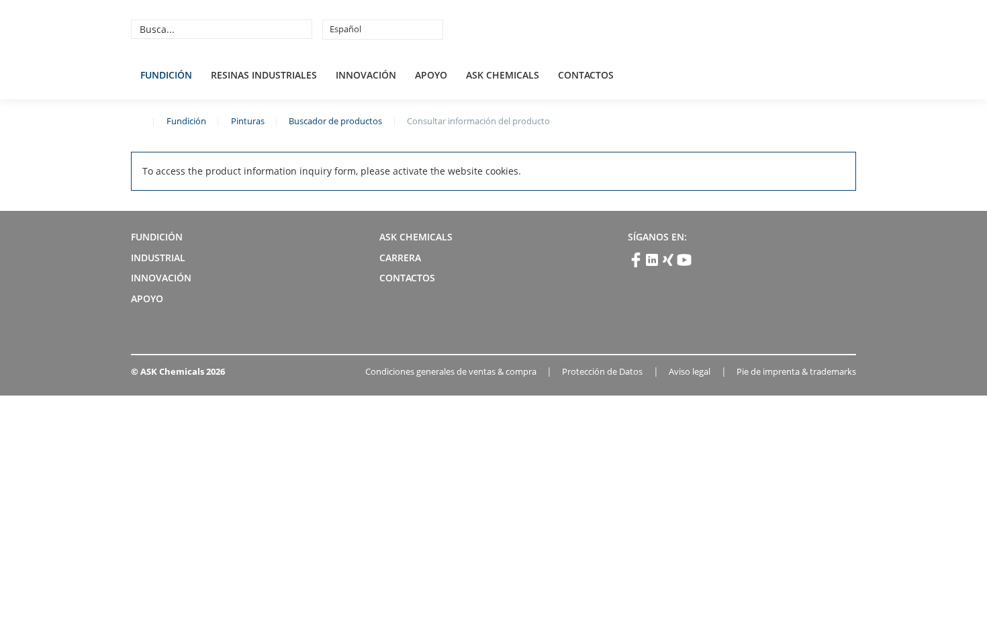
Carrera (400, 257)
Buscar (300, 28)
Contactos (586, 74)
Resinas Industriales (264, 74)
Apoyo (431, 74)
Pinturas (248, 121)
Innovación (366, 74)
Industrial (158, 257)
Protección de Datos (602, 371)
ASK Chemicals (756, 29)
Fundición (166, 74)
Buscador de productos (335, 121)
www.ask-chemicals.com (136, 120)
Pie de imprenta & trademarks (796, 371)
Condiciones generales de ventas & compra (450, 371)
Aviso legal (689, 371)
